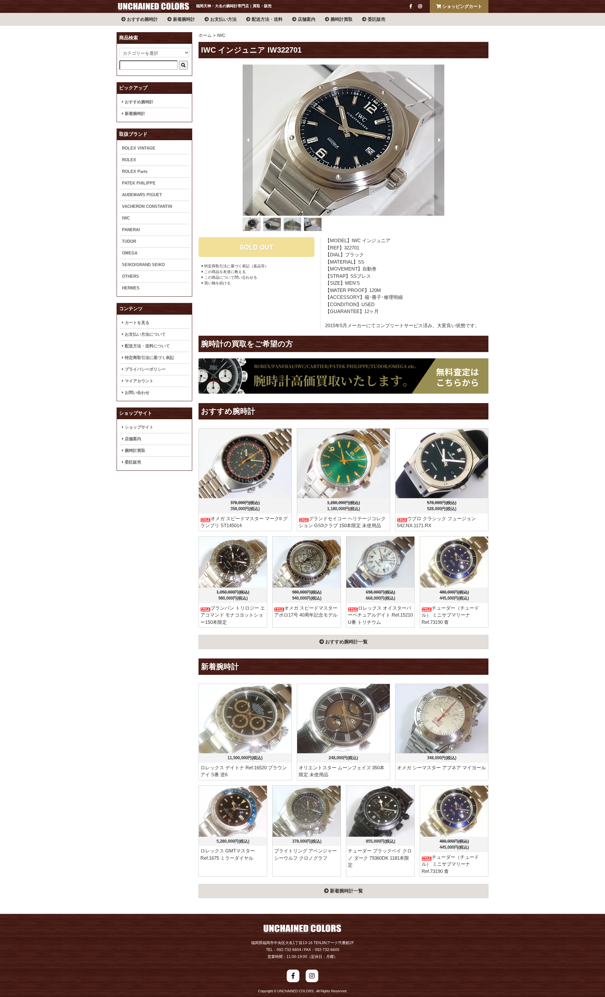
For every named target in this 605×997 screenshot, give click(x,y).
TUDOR (129, 241)
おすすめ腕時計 (142, 19)
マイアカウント (138, 381)
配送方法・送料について (147, 346)
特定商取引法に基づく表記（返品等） (235, 266)
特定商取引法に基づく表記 (149, 357)
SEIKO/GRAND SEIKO (143, 264)
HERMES (131, 288)
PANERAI (131, 229)
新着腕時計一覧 (346, 890)
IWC (221, 35)
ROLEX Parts (134, 171)
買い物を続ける (217, 283)
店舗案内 (306, 19)
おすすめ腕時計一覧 (346, 641)
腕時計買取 (341, 19)
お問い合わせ (136, 392)
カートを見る (136, 322)
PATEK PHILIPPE (139, 183)
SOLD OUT (256, 247)
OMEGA (129, 253)
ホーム (205, 35)
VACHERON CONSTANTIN (147, 206)
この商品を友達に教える (224, 272)
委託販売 (375, 19)
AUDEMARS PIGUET (142, 194)
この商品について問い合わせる (230, 277)
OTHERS (130, 276)
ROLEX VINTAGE (138, 148)
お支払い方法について (145, 334)
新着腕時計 (183, 19)
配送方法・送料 (267, 19)
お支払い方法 (223, 19)
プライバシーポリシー (145, 369)
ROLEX (129, 159)
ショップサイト (138, 427)
